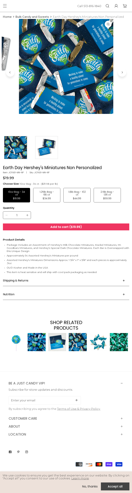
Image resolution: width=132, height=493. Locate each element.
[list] (66, 72)
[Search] (107, 6)
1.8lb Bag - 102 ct (77, 195)
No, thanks (90, 486)
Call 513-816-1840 (89, 6)
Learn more (80, 478)
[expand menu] (5, 6)
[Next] (122, 72)
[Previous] (10, 72)
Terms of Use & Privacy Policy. (78, 409)
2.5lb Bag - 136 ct (107, 195)
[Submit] (76, 400)
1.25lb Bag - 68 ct (47, 195)
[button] (124, 6)
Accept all (115, 486)
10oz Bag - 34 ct (16, 195)
